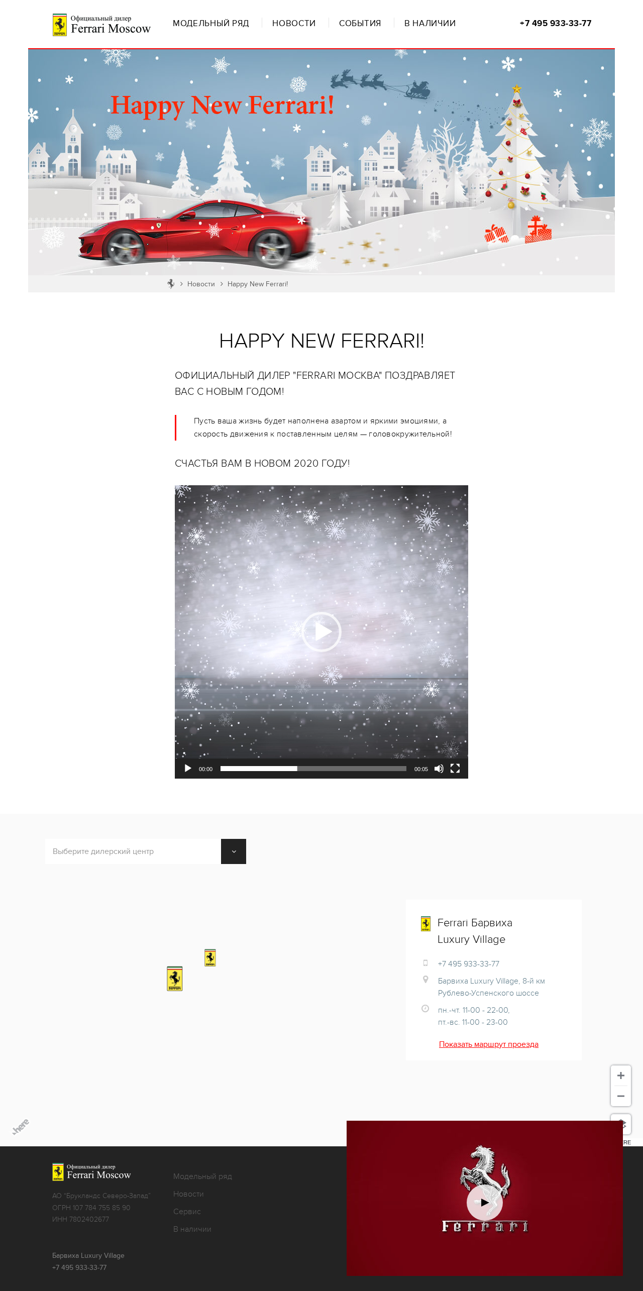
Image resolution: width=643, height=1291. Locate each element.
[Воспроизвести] (188, 769)
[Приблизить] (621, 1075)
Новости (294, 24)
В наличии (430, 24)
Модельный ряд (211, 24)
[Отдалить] (621, 1096)
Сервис (187, 1212)
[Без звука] (439, 769)
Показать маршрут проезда (489, 1044)
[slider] (313, 768)
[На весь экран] (455, 769)
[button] (321, 632)
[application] (321, 632)
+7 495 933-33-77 (555, 24)
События (360, 24)
